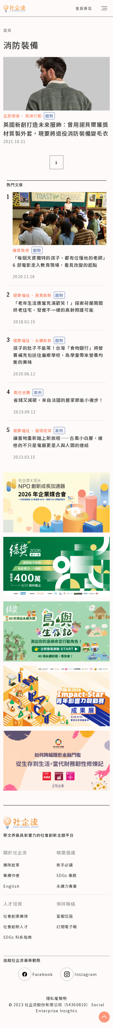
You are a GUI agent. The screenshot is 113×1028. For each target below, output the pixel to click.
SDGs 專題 (66, 875)
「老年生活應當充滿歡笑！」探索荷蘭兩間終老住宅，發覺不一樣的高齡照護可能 (58, 306)
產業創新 (43, 295)
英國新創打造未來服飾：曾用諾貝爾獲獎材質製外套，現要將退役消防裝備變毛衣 (55, 128)
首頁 (7, 30)
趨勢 (49, 116)
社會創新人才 (15, 926)
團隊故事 (11, 865)
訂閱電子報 (66, 926)
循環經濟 (43, 430)
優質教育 (21, 250)
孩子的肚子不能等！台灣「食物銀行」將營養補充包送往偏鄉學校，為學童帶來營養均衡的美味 (58, 355)
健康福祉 (21, 295)
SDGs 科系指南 (17, 937)
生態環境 (11, 116)
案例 (38, 392)
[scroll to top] (104, 1016)
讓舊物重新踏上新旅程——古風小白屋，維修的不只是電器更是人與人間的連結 (58, 441)
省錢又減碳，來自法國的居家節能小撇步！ (58, 400)
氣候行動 (33, 116)
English (11, 886)
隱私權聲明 (56, 998)
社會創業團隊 (15, 916)
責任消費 (21, 392)
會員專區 (83, 8)
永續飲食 (43, 340)
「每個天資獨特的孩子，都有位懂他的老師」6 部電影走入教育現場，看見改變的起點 (59, 261)
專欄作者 (11, 875)
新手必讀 (64, 865)
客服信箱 (64, 916)
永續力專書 (66, 886)
